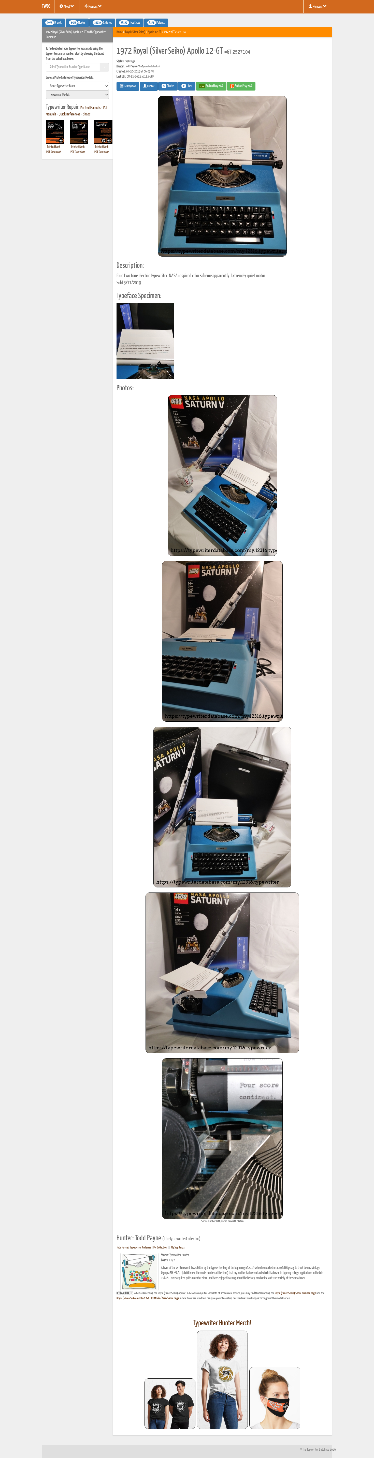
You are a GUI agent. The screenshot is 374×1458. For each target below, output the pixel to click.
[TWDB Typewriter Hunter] (170, 1403)
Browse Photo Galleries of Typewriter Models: (70, 77)
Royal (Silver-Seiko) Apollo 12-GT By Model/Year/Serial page (148, 1298)
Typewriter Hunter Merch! (222, 1323)
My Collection (160, 1247)
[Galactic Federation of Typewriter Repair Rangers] (222, 1380)
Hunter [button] (150, 86)
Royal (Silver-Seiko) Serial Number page (295, 1293)
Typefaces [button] (130, 23)
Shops (87, 114)
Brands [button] (54, 23)
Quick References (69, 114)
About (66, 6)
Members (317, 6)
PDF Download (53, 152)
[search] (77, 86)
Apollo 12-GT (154, 32)
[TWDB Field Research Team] (274, 1398)
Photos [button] (168, 86)
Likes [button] (187, 86)
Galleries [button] (103, 23)
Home (120, 32)
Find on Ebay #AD (214, 86)
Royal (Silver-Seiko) (135, 32)
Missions (93, 6)
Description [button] (129, 86)
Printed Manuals (90, 108)
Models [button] (78, 23)
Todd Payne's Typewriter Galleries (134, 1247)
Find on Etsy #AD (243, 86)
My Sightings (178, 1247)
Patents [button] (157, 23)
